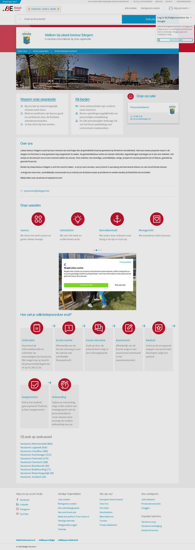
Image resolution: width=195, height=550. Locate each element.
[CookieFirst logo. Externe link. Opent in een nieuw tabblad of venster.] (65, 264)
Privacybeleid (125, 262)
